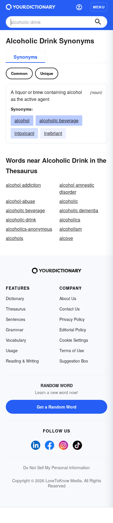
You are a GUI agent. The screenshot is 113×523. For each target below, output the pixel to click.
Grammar (14, 329)
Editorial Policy (72, 329)
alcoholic (68, 201)
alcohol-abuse (20, 201)
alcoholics (69, 219)
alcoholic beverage (59, 120)
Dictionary (15, 298)
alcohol (22, 120)
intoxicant (24, 133)
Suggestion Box (73, 361)
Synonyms (25, 56)
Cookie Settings (73, 340)
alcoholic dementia (78, 210)
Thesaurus (15, 309)
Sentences (15, 319)
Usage (12, 350)
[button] (79, 7)
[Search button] (98, 22)
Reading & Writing (22, 361)
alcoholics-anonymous (29, 229)
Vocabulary (16, 340)
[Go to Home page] (30, 6)
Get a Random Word (56, 407)
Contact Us (69, 309)
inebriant (53, 133)
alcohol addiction (23, 185)
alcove (66, 238)
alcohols (14, 238)
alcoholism (70, 229)
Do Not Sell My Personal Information (56, 467)
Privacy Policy (72, 319)
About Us (67, 298)
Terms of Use (71, 350)
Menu (99, 7)
